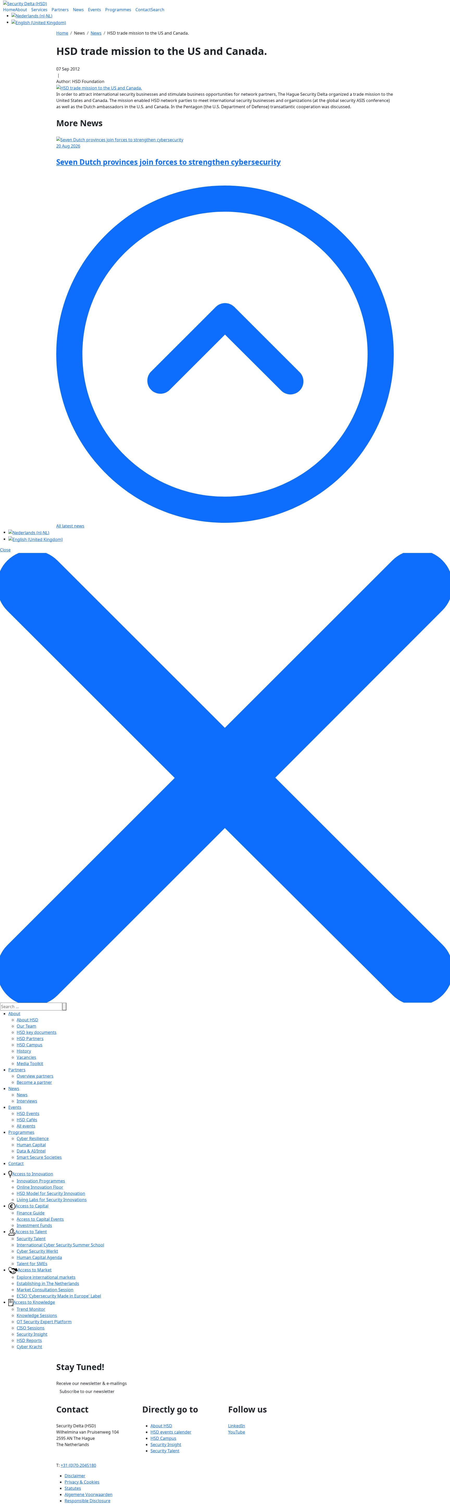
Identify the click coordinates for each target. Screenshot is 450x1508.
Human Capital (31, 1145)
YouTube (236, 1432)
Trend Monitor (31, 1309)
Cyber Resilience (33, 1138)
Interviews (27, 1101)
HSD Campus (29, 1045)
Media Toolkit (30, 1063)
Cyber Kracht (29, 1347)
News (13, 1088)
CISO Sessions (31, 1328)
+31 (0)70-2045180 (78, 1465)
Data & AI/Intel (31, 1151)
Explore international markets (46, 1277)
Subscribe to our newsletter (87, 1391)
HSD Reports (29, 1340)
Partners (17, 1070)
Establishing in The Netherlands (48, 1283)
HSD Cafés (27, 1120)
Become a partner (34, 1082)
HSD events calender (171, 1432)
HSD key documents (37, 1032)
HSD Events (28, 1113)
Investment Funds (34, 1225)
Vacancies (26, 1057)
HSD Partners (30, 1038)
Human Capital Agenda (39, 1257)
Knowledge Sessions (37, 1315)
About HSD (27, 1020)
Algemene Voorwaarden (89, 1494)
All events (26, 1126)
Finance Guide (31, 1213)
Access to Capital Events (40, 1219)
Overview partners (35, 1076)
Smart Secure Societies (39, 1157)
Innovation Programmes (41, 1181)
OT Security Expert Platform (44, 1322)
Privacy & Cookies (82, 1482)
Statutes (73, 1488)
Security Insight (32, 1334)
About (14, 1013)
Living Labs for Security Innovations (52, 1199)
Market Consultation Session (45, 1290)
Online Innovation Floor (40, 1187)
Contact (16, 1163)
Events (14, 1107)
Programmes (21, 1132)
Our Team (26, 1026)
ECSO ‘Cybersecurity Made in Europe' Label (59, 1296)
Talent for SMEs (32, 1264)
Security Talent (31, 1239)
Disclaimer (75, 1476)
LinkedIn (236, 1426)
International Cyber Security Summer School (60, 1245)
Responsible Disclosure (87, 1501)
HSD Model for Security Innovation (51, 1193)
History (24, 1051)
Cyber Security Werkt (37, 1251)
